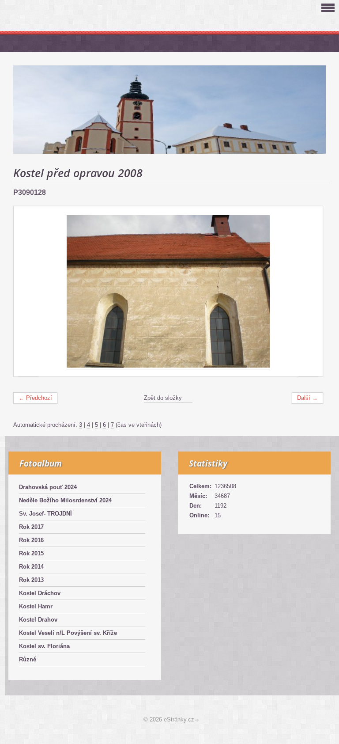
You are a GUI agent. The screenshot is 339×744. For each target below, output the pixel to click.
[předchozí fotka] (28, 291)
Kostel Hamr (36, 606)
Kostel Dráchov (39, 593)
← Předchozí (35, 398)
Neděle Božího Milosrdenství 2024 (65, 500)
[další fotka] (308, 291)
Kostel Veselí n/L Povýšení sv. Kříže (68, 633)
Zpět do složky (163, 398)
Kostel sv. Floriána (44, 646)
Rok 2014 (31, 566)
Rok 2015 (31, 553)
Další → (307, 398)
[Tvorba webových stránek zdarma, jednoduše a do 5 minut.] (197, 720)
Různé (27, 659)
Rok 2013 (31, 580)
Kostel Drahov (38, 619)
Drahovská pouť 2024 (48, 487)
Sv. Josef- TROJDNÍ (45, 513)
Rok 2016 (31, 540)
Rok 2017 (31, 527)
